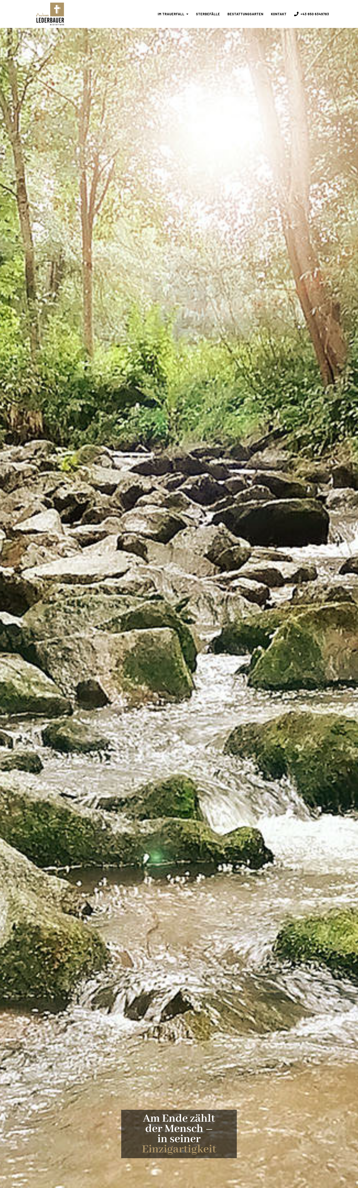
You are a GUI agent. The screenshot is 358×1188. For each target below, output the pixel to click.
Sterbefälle (208, 14)
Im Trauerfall (171, 14)
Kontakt (279, 14)
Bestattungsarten (245, 14)
